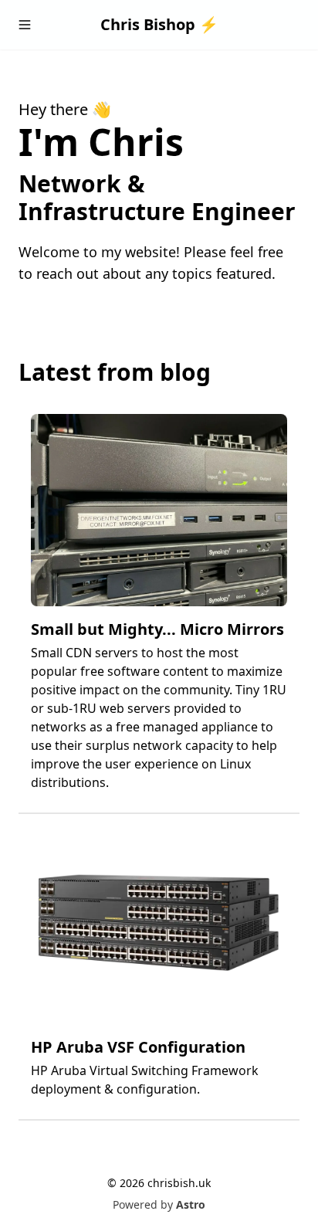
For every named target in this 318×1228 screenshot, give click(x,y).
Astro (190, 1204)
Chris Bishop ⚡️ (159, 24)
